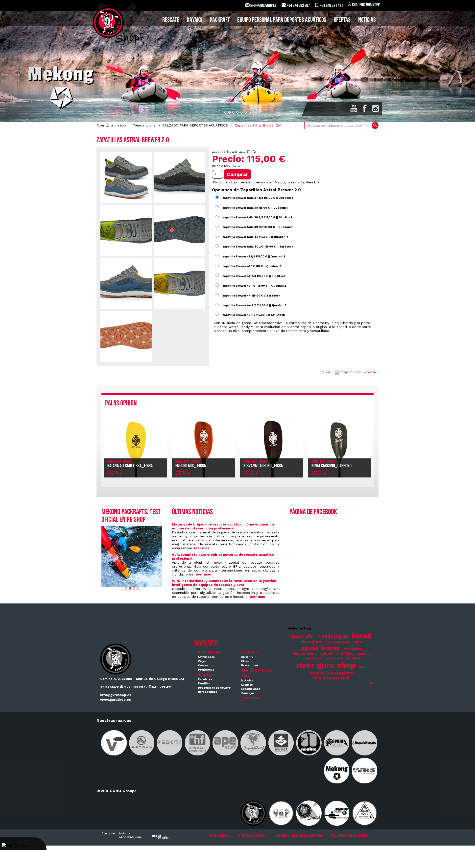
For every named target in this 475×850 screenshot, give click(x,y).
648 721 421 (161, 687)
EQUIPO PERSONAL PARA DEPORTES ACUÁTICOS (281, 20)
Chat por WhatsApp (365, 5)
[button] (35, 66)
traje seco (334, 658)
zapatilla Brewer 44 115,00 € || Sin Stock (251, 295)
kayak (361, 635)
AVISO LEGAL (220, 835)
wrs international (331, 678)
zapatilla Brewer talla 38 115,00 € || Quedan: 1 (255, 207)
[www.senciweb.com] (130, 838)
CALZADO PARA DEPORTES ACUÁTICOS (195, 125)
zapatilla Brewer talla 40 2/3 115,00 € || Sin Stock (257, 246)
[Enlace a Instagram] (375, 108)
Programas (206, 669)
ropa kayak (312, 658)
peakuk (364, 654)
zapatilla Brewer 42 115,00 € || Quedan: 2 (251, 266)
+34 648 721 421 (331, 6)
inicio (122, 125)
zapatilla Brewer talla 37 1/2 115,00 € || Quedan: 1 (257, 198)
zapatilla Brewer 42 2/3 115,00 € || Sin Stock (253, 275)
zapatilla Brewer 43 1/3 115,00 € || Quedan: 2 (254, 285)
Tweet (326, 372)
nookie (353, 658)
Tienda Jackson (256, 670)
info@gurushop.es (115, 695)
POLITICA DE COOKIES (349, 835)
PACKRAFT (220, 20)
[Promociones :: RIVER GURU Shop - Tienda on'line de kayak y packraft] (131, 556)
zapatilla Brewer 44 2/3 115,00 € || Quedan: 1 (254, 305)
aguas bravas (320, 647)
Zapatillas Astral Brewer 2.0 (258, 125)
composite (352, 649)
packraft (302, 636)
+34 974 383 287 (298, 6)
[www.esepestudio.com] (160, 836)
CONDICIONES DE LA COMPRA (298, 835)
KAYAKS (194, 20)
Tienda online (144, 125)
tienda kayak (333, 636)
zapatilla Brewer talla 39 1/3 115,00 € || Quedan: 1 (257, 227)
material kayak (337, 642)
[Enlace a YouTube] (353, 108)
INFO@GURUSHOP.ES (263, 6)
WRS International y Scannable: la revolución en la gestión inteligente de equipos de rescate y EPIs (224, 583)
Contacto (250, 698)
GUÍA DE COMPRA (252, 835)
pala (357, 642)
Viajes (202, 661)
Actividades (209, 652)
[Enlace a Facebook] (364, 108)
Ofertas (342, 20)
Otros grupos (207, 692)
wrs (363, 666)
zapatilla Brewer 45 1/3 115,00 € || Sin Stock (253, 315)
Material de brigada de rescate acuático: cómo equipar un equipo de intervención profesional (223, 526)
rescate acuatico (331, 673)
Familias (204, 683)
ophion (326, 653)
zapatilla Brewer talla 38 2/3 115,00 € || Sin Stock (257, 217)
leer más (201, 548)
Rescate (170, 20)
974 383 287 (134, 687)
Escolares (205, 679)
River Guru (251, 652)
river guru (311, 642)
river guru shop (326, 665)
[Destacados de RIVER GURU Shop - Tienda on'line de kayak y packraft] (237, 66)
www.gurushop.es (115, 699)
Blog (245, 676)
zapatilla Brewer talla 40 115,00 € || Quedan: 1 (255, 237)
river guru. (345, 654)
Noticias (367, 20)
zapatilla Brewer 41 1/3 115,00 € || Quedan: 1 (253, 256)
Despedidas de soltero (214, 687)
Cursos (203, 665)
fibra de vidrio (304, 654)
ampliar (369, 683)
